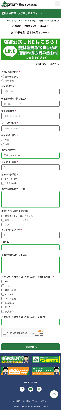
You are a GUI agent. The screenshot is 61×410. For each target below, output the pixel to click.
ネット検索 (10, 299)
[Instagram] (22, 389)
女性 (7, 144)
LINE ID (5, 242)
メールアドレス (9, 123)
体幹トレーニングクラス (17, 220)
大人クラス (10, 224)
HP (6, 281)
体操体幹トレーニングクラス (19, 216)
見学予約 (9, 81)
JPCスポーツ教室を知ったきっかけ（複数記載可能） (27, 277)
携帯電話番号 (8, 111)
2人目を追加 (11, 179)
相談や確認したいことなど (14, 254)
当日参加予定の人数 (11, 230)
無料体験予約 (11, 76)
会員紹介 (9, 311)
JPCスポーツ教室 (27, 406)
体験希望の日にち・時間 (13, 189)
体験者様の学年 (8, 150)
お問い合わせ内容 (10, 72)
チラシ (8, 286)
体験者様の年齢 (9, 162)
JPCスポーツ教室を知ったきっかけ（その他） (23, 317)
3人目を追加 (11, 183)
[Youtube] (30, 389)
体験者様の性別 (9, 135)
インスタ (9, 294)
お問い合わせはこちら (47, 64)
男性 (7, 140)
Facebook (10, 303)
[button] (57, 3)
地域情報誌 (10, 290)
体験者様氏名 (8, 86)
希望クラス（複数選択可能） (15, 211)
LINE (7, 307)
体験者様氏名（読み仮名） (14, 98)
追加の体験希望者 (9, 174)
